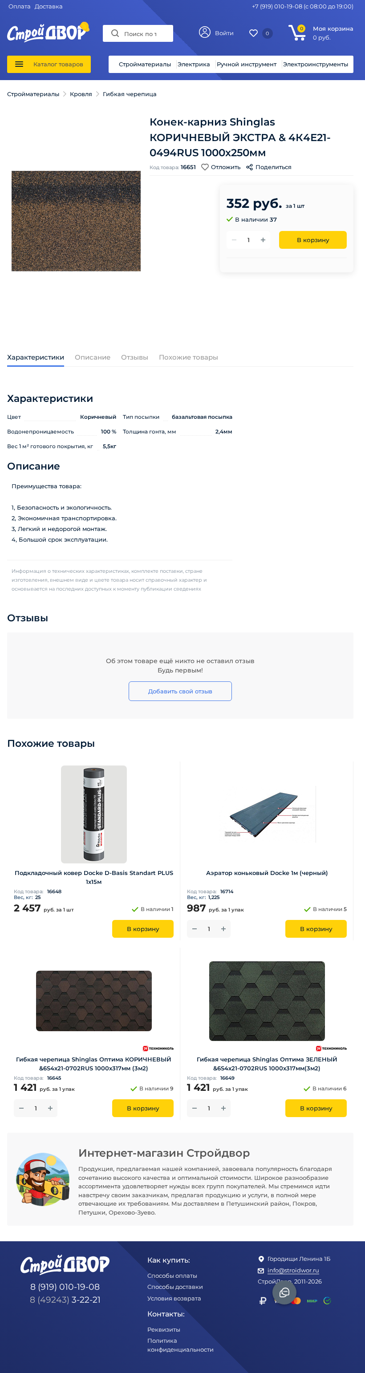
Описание (92, 357)
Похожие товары (188, 357)
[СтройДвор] (46, 28)
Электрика (194, 64)
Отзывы (134, 357)
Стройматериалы (145, 64)
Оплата (19, 6)
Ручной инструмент (246, 64)
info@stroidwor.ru (293, 1270)
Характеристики (35, 357)
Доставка (49, 6)
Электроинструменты (315, 64)
